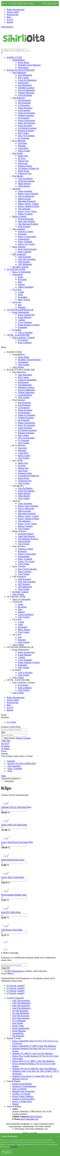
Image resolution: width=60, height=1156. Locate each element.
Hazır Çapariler (24, 251)
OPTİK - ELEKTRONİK (18, 335)
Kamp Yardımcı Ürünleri (29, 325)
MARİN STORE (14, 57)
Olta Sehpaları (24, 209)
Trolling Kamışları (26, 115)
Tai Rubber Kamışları (27, 128)
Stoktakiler (9, 781)
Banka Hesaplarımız (16, 9)
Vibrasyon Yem (24, 173)
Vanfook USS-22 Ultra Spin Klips (16, 807)
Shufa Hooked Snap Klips (12, 859)
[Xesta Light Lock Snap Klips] (5, 822)
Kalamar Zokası (25, 166)
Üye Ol (10, 19)
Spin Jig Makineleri (26, 90)
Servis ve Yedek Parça (22, 1101)
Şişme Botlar (23, 62)
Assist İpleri (23, 148)
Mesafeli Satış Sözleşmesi (23, 1091)
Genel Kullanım (25, 95)
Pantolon (22, 307)
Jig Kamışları (23, 118)
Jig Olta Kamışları (20, 1010)
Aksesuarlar (23, 67)
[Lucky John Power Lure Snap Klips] (5, 839)
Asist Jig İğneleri (25, 178)
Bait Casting (23, 77)
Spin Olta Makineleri (21, 1008)
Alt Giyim (16, 302)
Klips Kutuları (24, 226)
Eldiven (21, 284)
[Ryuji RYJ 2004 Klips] (5, 909)
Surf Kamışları (24, 103)
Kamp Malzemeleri (20, 312)
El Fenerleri (23, 340)
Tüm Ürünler (23, 364)
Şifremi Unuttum (23, 738)
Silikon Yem (23, 161)
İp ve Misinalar (19, 140)
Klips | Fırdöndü (25, 241)
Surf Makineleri (25, 85)
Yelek (20, 294)
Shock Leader (24, 151)
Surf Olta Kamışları (20, 1015)
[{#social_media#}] (16, 985)
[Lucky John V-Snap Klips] (5, 874)
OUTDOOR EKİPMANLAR (20, 310)
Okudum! (6, 1152)
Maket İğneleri (24, 183)
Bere (20, 282)
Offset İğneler (24, 186)
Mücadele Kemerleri (27, 201)
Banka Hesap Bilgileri (22, 1084)
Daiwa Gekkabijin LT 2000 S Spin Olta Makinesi (34, 1046)
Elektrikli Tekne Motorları (29, 65)
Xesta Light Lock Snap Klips (14, 824)
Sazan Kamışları (25, 125)
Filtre (3, 776)
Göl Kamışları (24, 110)
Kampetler (22, 327)
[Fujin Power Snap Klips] (5, 927)
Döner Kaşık (23, 171)
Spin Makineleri (25, 75)
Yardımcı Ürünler (25, 231)
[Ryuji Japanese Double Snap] (5, 892)
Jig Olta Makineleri (20, 1013)
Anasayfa (11, 761)
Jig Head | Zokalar (20, 267)
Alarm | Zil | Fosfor (26, 244)
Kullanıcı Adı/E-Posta (10, 727)
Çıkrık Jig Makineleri (27, 80)
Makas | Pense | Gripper (28, 204)
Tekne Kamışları (25, 108)
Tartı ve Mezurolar (26, 196)
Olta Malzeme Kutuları (28, 224)
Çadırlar (21, 320)
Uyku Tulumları (25, 322)
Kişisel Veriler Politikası (22, 1096)
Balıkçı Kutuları (19, 216)
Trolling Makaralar (26, 93)
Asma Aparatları (25, 191)
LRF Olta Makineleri (21, 1003)
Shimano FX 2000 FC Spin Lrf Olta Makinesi (32, 1053)
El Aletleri (16, 330)
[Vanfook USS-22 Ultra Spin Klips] (5, 804)
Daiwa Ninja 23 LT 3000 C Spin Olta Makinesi (33, 1061)
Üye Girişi (11, 722)
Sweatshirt (22, 297)
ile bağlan (5, 746)
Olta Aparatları (18, 229)
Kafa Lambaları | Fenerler (23, 337)
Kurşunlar (22, 234)
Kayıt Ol (5, 743)
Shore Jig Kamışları (26, 123)
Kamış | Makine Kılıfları (28, 206)
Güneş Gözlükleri (25, 287)
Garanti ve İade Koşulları (23, 1099)
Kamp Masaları (24, 317)
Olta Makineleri (19, 72)
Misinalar (22, 146)
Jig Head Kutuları (25, 219)
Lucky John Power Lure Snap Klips (17, 842)
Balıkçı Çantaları (25, 214)
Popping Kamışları (26, 130)
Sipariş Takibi (13, 12)
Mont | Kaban (24, 299)
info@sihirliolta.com (29, 1119)
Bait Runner (23, 82)
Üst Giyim (16, 289)
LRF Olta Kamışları (21, 1000)
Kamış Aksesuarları (26, 120)
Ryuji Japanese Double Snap (13, 894)
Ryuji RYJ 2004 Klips (11, 912)
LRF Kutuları (24, 262)
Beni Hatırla (10, 738)
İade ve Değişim (19, 1089)
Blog (9, 17)
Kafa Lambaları (25, 342)
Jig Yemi (21, 158)
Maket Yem (23, 156)
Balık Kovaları (24, 199)
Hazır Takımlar (19, 246)
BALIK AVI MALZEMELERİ (21, 70)
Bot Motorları (18, 1036)
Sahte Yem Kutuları (26, 221)
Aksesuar (16, 188)
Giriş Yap (6, 741)
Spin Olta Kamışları (21, 1005)
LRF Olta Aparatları (27, 259)
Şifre (3, 732)
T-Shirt (21, 292)
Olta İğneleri (17, 176)
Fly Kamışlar (23, 138)
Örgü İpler (22, 143)
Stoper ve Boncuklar (27, 236)
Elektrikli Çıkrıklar (26, 87)
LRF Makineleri (25, 264)
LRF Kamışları (24, 257)
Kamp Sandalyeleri (26, 315)
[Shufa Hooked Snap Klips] (5, 857)
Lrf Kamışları (24, 105)
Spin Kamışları (24, 100)
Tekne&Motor (18, 60)
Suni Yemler (17, 153)
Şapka (20, 277)
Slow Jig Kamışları (26, 135)
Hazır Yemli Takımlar (27, 249)
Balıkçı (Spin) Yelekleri (28, 193)
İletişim (10, 22)
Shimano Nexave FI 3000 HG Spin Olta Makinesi (34, 1068)
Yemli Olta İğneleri (26, 181)
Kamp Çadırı (18, 1026)
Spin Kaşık (23, 163)
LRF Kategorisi (19, 254)
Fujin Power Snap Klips (11, 930)
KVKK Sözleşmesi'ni (14, 971)
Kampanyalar (13, 14)
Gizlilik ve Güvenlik (21, 1094)
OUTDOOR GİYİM (16, 269)
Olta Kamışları (18, 98)
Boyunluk (22, 279)
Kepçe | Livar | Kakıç (27, 211)
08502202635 (7, 27)
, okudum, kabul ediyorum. (25, 971)
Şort (19, 304)
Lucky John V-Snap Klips (12, 877)
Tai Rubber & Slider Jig (28, 168)
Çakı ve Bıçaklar (25, 332)
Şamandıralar (23, 239)
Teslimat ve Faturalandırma (24, 1086)
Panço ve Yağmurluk (21, 272)
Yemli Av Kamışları (26, 113)
